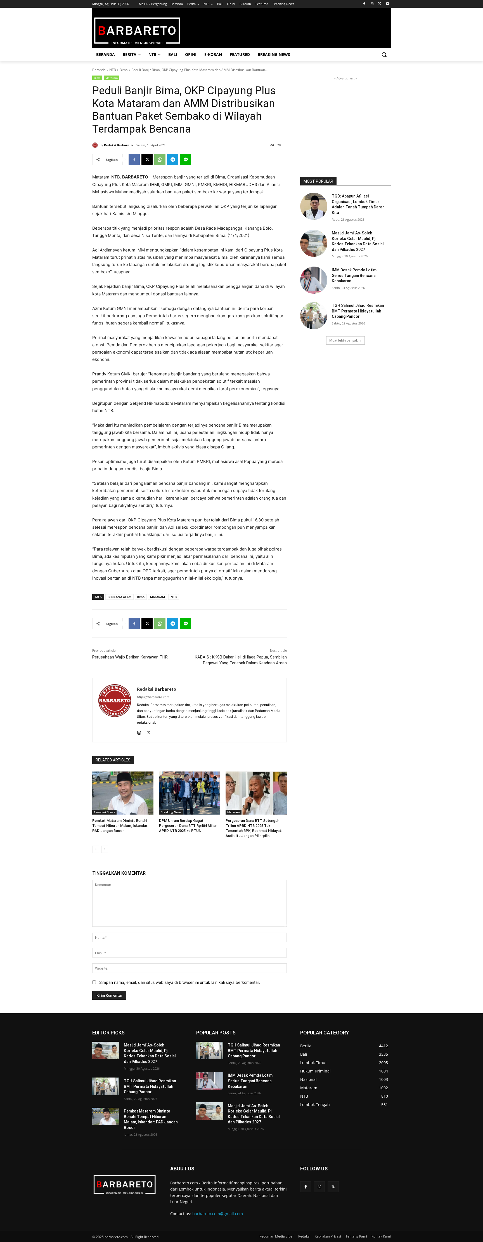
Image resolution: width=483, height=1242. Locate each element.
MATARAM (157, 597)
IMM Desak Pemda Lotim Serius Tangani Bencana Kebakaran (354, 275)
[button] (384, 54)
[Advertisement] (345, 116)
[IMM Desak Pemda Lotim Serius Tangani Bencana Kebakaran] (313, 280)
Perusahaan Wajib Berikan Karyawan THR (130, 657)
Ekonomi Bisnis (104, 812)
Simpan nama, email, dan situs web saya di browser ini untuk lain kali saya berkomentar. (179, 982)
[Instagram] (372, 4)
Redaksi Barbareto (118, 145)
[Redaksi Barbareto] (96, 145)
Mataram (111, 78)
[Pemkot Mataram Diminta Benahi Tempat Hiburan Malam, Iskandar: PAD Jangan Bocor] (122, 792)
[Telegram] (172, 159)
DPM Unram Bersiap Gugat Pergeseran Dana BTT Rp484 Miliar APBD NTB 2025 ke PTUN (188, 825)
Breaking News (171, 812)
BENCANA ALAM (119, 597)
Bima (124, 69)
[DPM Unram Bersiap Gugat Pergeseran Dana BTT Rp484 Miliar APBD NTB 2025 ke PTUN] (189, 792)
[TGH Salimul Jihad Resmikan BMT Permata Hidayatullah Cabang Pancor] (313, 315)
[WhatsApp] (159, 159)
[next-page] (104, 849)
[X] (380, 4)
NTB (112, 69)
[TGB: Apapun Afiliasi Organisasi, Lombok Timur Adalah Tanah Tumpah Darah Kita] (313, 206)
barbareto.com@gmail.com (217, 1213)
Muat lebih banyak (343, 340)
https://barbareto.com (153, 697)
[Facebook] (364, 4)
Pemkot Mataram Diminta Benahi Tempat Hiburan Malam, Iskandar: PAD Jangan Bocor (120, 825)
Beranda (99, 69)
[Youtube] (387, 4)
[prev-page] (95, 849)
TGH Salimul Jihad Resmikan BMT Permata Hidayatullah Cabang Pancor (358, 311)
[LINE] (185, 159)
